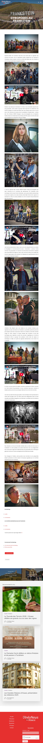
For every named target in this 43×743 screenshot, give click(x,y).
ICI (21, 532)
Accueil (11, 716)
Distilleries (11, 721)
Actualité (21, 14)
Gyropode (7, 559)
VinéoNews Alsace (17, 24)
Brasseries (11, 723)
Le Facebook (7, 517)
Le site (6, 514)
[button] (40, 2)
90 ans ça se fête (8, 547)
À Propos (11, 725)
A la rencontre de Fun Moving (11, 545)
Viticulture (10, 613)
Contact (11, 727)
